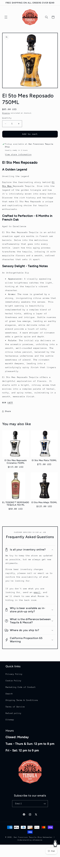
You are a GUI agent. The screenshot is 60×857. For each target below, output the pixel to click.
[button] (6, 17)
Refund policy (13, 713)
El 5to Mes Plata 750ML (44, 460)
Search (9, 694)
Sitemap (10, 719)
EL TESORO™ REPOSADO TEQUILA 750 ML (15, 503)
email (37, 592)
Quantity (7, 118)
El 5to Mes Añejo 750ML (44, 502)
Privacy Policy (14, 674)
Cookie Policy (13, 680)
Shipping (6, 113)
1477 (10, 402)
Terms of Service (15, 707)
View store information (18, 154)
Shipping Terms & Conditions (22, 700)
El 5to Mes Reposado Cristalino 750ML (16, 461)
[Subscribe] (44, 803)
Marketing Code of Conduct (21, 687)
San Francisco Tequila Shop (28, 837)
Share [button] (8, 411)
